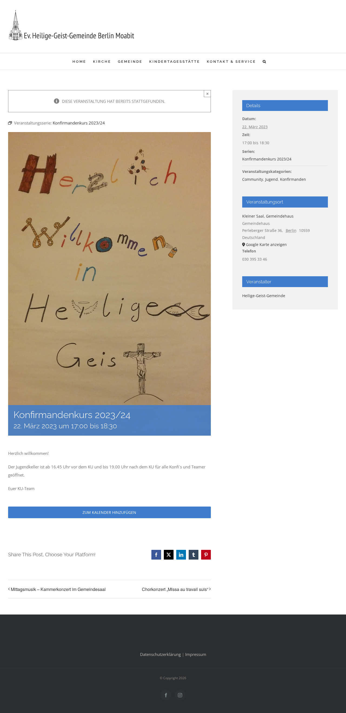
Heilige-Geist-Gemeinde (263, 295)
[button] (265, 61)
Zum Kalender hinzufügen (109, 512)
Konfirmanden (293, 179)
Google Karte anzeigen (266, 244)
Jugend (271, 179)
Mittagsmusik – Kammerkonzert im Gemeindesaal (58, 589)
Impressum (195, 654)
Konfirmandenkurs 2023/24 (266, 159)
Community (252, 179)
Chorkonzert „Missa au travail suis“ (175, 589)
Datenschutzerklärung (160, 654)
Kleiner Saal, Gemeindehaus (268, 216)
